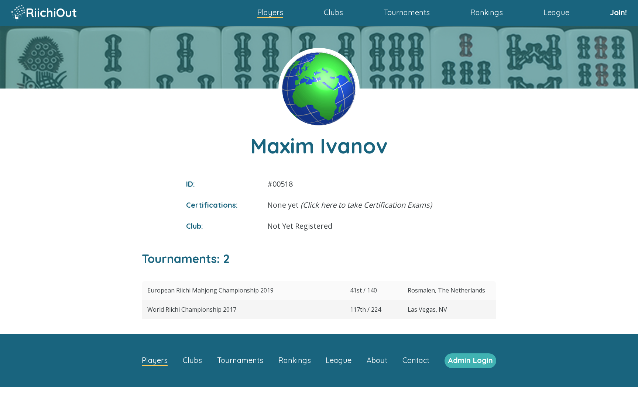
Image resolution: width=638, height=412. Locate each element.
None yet (349, 205)
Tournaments (407, 12)
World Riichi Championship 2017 (191, 309)
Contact (415, 360)
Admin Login (470, 360)
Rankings (486, 12)
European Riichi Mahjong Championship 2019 (210, 290)
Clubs (333, 12)
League (556, 12)
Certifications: (212, 205)
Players (270, 12)
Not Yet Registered (299, 226)
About (377, 360)
